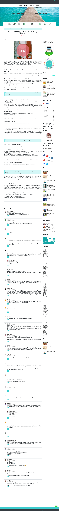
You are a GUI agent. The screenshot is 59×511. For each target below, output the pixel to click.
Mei (44, 271)
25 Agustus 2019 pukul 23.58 (11, 460)
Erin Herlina (48, 226)
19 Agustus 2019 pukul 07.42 (11, 270)
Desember (45, 253)
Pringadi (8, 307)
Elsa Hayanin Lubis (10, 432)
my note (46, 116)
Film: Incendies (49, 175)
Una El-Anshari (9, 459)
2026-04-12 (53, 228)
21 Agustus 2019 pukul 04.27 (11, 317)
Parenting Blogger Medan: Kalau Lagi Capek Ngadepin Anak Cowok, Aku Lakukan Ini (51, 181)
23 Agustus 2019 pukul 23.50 (11, 404)
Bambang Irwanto (9, 334)
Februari (44, 251)
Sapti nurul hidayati (10, 354)
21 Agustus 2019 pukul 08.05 (11, 346)
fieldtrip (46, 111)
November (45, 254)
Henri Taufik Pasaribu (10, 448)
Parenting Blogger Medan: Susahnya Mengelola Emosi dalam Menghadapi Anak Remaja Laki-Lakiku (51, 186)
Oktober (44, 255)
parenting (10, 28)
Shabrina (8, 363)
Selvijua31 (8, 279)
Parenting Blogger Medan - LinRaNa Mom (29, 14)
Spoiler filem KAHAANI (50, 171)
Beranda (20, 5)
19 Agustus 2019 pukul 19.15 (13, 261)
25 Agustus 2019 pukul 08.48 (11, 433)
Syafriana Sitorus (9, 288)
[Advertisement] (23, 2)
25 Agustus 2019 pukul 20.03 (11, 441)
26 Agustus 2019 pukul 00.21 (11, 471)
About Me (25, 5)
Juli (43, 249)
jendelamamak (9, 228)
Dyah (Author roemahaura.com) (12, 440)
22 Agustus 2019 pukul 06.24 (11, 375)
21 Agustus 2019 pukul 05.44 (11, 324)
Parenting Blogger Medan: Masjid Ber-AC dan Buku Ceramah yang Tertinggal (51, 195)
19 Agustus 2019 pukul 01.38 (11, 229)
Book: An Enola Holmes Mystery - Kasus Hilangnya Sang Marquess (51, 210)
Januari (44, 252)
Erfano (8, 238)
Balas (8, 215)
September (45, 256)
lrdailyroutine (9, 219)
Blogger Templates (44, 510)
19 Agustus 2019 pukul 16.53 (11, 280)
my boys (46, 115)
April (44, 272)
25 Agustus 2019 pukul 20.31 (11, 449)
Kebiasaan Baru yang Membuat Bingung (50, 82)
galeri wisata (9, 316)
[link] (53, 0)
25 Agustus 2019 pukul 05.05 (13, 412)
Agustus (44, 257)
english (46, 110)
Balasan (9, 409)
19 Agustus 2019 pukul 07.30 (11, 250)
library (46, 112)
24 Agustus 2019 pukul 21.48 (11, 422)
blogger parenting (10, 211)
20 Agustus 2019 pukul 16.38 (11, 300)
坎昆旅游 (53, 510)
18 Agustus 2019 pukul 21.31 (11, 220)
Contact (37, 5)
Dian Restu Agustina (10, 269)
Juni (44, 270)
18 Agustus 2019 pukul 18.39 (11, 212)
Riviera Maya (49, 510)
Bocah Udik (9, 470)
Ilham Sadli (8, 345)
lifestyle (46, 239)
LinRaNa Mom (11, 260)
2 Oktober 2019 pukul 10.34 (11, 481)
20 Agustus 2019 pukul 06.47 (11, 289)
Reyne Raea (9, 480)
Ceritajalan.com (9, 395)
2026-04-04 (53, 231)
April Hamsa (9, 323)
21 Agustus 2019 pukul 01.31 (11, 308)
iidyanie (8, 386)
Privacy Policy (32, 5)
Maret (44, 250)
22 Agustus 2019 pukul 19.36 (11, 387)
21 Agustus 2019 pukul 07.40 (11, 335)
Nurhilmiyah (9, 403)
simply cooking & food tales (49, 243)
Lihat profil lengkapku (49, 140)
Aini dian (8, 299)
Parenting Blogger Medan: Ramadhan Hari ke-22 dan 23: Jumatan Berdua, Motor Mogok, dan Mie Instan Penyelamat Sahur (51, 87)
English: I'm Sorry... (50, 198)
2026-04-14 (53, 225)
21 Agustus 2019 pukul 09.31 (11, 355)
